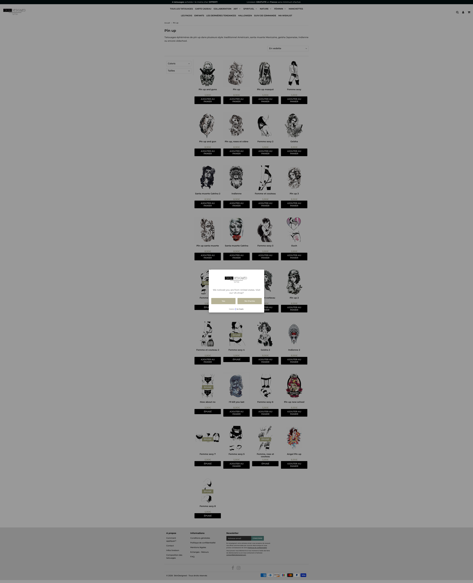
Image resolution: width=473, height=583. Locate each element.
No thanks (250, 301)
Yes (223, 301)
